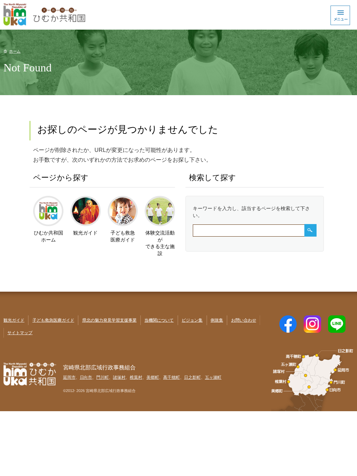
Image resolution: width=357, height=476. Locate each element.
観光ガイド (13, 320)
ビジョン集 (192, 320)
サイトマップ (19, 332)
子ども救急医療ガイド (53, 320)
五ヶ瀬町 (213, 377)
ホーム (15, 51)
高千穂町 (171, 377)
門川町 (102, 377)
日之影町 (192, 377)
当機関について (159, 320)
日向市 (86, 377)
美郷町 (152, 377)
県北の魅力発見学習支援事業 (109, 320)
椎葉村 (136, 377)
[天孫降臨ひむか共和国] (178, 14)
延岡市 (69, 377)
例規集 (217, 320)
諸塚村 (119, 377)
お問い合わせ (243, 320)
